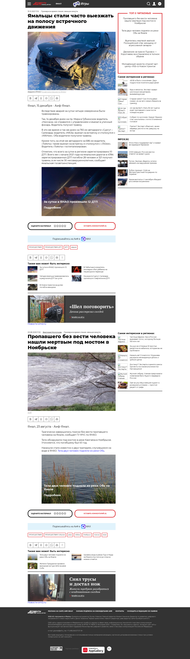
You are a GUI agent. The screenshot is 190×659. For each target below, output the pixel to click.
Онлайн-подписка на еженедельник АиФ (94, 611)
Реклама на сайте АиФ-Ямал (60, 611)
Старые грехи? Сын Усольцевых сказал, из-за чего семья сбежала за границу (145, 101)
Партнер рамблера (72, 648)
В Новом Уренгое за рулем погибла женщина (51, 286)
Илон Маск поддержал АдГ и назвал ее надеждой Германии (145, 144)
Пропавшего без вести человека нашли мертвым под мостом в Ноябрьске (140, 20)
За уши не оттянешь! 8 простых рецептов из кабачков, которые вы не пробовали (146, 348)
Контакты (119, 611)
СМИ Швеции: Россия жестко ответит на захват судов (142, 153)
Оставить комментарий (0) (95, 226)
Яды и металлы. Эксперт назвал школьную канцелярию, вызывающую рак (143, 92)
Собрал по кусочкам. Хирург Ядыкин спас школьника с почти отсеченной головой (146, 119)
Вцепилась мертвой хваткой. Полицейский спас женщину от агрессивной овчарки (140, 43)
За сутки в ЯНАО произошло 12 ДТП (71, 201)
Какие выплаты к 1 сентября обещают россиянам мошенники (145, 180)
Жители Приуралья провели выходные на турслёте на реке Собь (53, 566)
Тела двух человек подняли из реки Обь (81, 450)
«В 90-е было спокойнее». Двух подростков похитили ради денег (144, 81)
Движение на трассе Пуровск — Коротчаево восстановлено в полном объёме (140, 54)
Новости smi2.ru (37, 324)
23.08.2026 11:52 (34, 332)
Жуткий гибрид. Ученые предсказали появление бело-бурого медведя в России (146, 376)
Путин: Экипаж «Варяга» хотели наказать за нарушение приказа (143, 162)
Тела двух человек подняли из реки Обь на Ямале (140, 32)
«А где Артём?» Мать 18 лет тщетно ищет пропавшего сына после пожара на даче (145, 110)
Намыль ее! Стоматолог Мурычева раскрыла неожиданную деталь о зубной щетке (145, 357)
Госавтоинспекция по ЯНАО (54, 92)
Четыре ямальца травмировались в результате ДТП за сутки (54, 277)
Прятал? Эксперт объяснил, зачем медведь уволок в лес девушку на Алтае (144, 128)
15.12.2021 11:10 (33, 11)
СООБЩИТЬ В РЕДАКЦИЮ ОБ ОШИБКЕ (142, 611)
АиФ (30, 413)
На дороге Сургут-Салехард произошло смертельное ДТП (97, 277)
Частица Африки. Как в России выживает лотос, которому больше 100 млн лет (145, 339)
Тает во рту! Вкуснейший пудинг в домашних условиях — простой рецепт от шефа (144, 385)
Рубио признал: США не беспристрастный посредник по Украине (143, 172)
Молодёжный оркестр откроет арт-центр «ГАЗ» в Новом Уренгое (140, 65)
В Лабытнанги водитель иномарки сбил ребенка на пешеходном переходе (95, 269)
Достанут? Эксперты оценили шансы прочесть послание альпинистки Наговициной (146, 366)
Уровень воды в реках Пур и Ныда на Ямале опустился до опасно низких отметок (98, 557)
